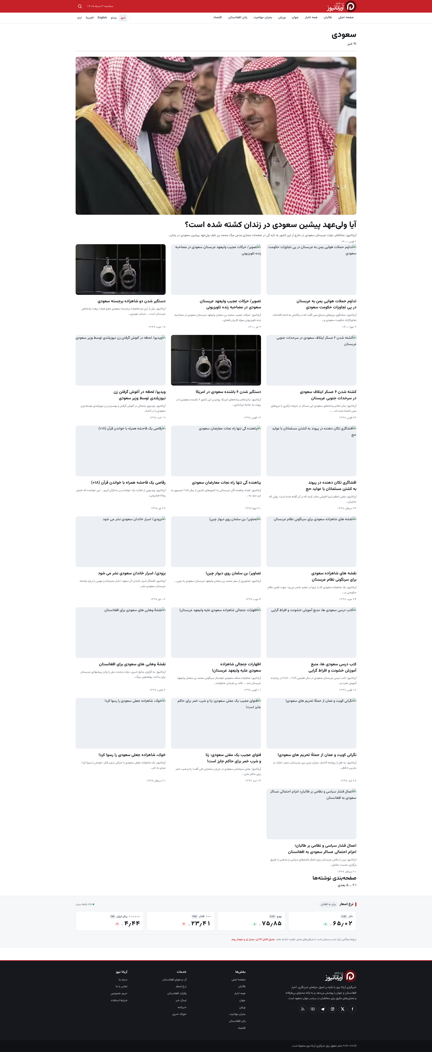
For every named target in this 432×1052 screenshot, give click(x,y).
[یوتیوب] (313, 1009)
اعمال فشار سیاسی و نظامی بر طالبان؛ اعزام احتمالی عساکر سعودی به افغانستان (322, 849)
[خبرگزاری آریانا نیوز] (341, 6)
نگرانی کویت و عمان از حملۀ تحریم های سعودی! (317, 755)
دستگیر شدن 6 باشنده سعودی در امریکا (228, 392)
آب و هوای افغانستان (174, 980)
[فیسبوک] (352, 1009)
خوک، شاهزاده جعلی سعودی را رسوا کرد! (132, 755)
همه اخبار (311, 17)
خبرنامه (182, 1007)
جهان (295, 17)
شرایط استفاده (119, 1000)
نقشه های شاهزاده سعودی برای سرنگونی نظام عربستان (333, 576)
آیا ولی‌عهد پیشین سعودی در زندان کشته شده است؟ (270, 225)
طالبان (328, 17)
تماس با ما (121, 986)
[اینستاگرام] (332, 1009)
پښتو (114, 18)
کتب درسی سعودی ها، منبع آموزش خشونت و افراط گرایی (332, 667)
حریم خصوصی (119, 993)
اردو (79, 18)
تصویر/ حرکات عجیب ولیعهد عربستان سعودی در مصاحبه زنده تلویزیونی (230, 304)
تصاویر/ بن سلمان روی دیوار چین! (233, 573)
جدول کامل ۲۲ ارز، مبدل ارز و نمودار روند (253, 939)
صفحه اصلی (346, 17)
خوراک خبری (179, 1014)
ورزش (282, 17)
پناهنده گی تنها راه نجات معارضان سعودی (226, 483)
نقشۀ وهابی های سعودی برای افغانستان (132, 664)
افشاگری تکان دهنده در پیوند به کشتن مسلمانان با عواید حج (331, 486)
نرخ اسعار (181, 986)
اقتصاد (217, 17)
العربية (90, 18)
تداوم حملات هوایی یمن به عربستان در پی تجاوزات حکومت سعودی (326, 304)
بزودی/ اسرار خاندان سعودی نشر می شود (132, 573)
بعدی (341, 885)
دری (123, 18)
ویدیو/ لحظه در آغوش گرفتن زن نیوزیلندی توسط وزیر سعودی (140, 395)
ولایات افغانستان (177, 993)
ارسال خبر (181, 1000)
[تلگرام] (323, 1009)
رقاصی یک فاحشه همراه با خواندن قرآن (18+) (128, 483)
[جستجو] (80, 6)
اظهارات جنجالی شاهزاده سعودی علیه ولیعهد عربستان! (236, 667)
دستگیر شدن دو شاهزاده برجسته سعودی (132, 301)
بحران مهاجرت (263, 17)
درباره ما (123, 980)
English (102, 18)
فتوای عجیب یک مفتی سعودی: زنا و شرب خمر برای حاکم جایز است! (233, 758)
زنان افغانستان (237, 17)
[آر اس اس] (303, 1009)
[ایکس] (342, 1009)
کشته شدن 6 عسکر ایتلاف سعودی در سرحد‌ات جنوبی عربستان (328, 395)
